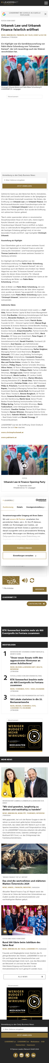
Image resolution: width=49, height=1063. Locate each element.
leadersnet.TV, (16, 708)
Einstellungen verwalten (23, 556)
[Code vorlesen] (24, 580)
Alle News (22, 977)
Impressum (31, 1045)
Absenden (39, 589)
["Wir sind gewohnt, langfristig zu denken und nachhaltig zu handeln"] (24, 782)
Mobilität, (22, 813)
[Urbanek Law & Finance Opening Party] (24, 460)
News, (3, 35)
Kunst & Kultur (40, 35)
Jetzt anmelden (24, 186)
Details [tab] (20, 507)
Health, (39, 667)
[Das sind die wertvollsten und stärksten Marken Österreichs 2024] (24, 859)
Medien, (18, 706)
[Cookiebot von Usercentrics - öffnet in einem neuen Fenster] (35, 500)
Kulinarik (40, 689)
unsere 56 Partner (17, 519)
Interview (14, 669)
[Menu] (46, 3)
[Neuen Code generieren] (32, 580)
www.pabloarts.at (9, 437)
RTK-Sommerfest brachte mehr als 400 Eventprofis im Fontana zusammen (26, 682)
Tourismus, (20, 689)
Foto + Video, (30, 689)
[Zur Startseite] (9, 3)
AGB (42, 1042)
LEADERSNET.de (23, 1042)
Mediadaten (35, 1042)
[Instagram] (21, 1055)
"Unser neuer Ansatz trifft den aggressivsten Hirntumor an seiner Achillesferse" (26, 661)
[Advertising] (24, 737)
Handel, (11, 887)
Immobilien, (11, 35)
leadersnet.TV (9, 597)
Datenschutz (20, 1045)
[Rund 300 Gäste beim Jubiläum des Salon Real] (24, 920)
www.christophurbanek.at (12, 432)
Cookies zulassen (24, 548)
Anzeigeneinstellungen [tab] (36, 507)
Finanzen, (21, 35)
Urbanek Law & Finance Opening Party (24, 482)
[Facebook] (15, 1055)
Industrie (27, 887)
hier (16, 427)
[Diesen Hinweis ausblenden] (45, 14)
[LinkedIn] (33, 1055)
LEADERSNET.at (10, 1042)
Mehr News (6, 760)
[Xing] (27, 1055)
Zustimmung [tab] (8, 507)
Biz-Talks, (29, 35)
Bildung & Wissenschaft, (25, 667)
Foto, (34, 706)
